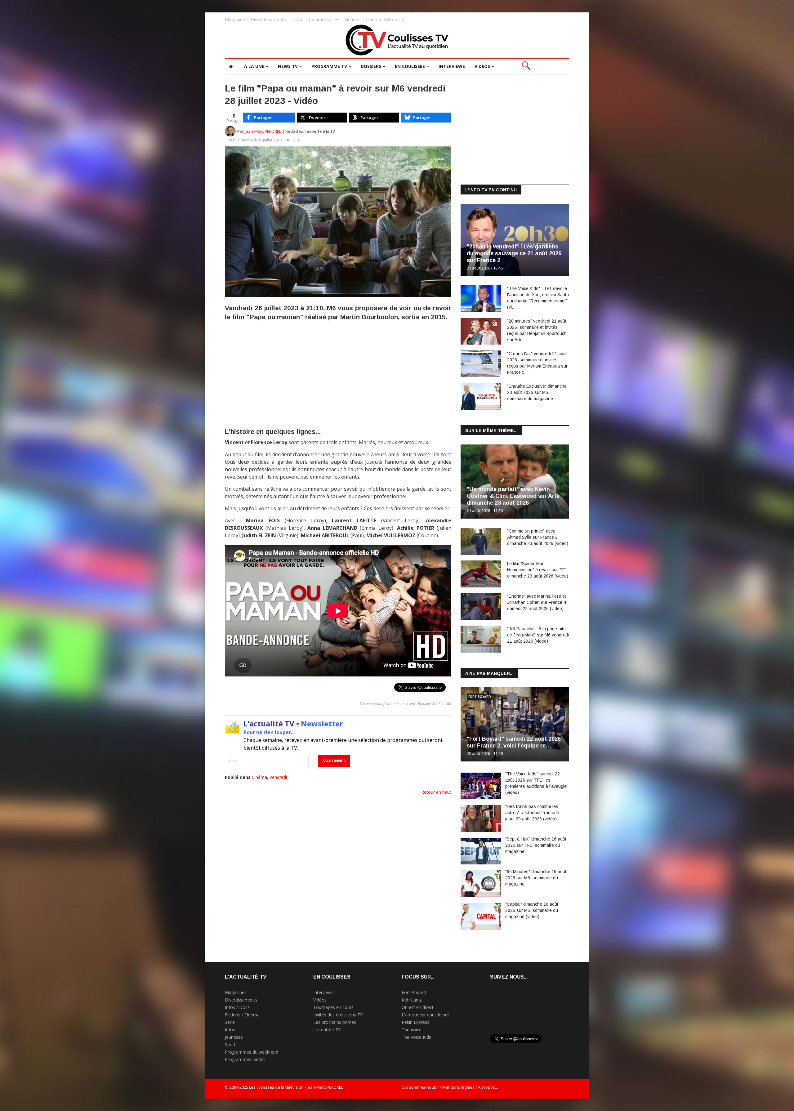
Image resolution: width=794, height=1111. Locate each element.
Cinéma (373, 19)
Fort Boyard (479, 696)
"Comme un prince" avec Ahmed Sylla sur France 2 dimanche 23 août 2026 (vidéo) (537, 537)
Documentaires (323, 19)
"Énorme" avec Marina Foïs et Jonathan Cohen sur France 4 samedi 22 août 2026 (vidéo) (536, 602)
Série (230, 1022)
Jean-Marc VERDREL (263, 131)
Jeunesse (234, 1037)
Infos (296, 19)
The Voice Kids (416, 1037)
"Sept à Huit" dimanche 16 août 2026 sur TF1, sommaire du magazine (535, 845)
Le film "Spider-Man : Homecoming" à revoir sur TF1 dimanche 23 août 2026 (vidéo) (537, 569)
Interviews (452, 66)
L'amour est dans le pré (425, 1015)
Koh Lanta (412, 1000)
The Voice (412, 1030)
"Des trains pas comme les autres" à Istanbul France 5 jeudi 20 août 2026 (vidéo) (532, 812)
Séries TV (394, 19)
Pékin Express (415, 1022)
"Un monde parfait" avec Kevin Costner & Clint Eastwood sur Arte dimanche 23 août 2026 (513, 496)
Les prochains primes (334, 1022)
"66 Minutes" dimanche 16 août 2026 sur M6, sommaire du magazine (535, 877)
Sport (230, 1044)
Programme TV (329, 66)
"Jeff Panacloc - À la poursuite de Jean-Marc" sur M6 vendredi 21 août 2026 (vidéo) (538, 635)
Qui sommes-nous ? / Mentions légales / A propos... (450, 1087)
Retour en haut (436, 792)
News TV (288, 66)
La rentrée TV (327, 1030)
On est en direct (418, 1007)
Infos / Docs (237, 1007)
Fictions (353, 19)
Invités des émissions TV (338, 1015)
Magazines (236, 19)
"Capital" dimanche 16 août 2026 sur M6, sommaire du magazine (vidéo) (531, 910)
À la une (254, 66)
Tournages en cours (333, 1007)
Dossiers (371, 66)
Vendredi (278, 777)
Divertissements (268, 19)
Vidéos (482, 66)
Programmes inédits (245, 1059)
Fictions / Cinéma (242, 1015)
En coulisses (410, 66)
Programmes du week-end (251, 1052)
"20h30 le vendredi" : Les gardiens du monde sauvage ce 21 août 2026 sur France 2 (514, 253)
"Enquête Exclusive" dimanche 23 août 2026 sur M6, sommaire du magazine (537, 392)
